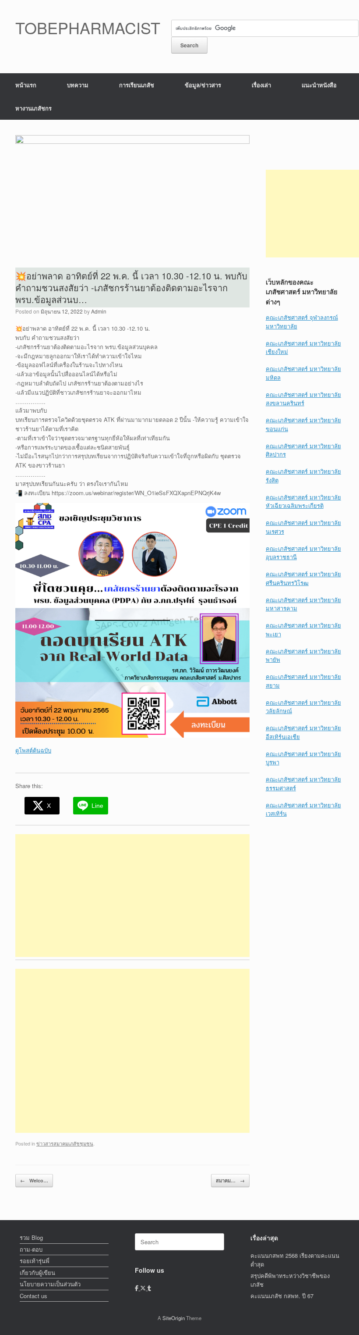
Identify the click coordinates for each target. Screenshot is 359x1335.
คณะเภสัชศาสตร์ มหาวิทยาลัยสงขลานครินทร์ (303, 398)
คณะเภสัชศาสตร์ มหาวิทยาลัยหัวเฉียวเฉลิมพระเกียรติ (303, 501)
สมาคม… (230, 1180)
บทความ (77, 85)
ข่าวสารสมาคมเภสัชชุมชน (64, 1143)
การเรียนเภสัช (136, 85)
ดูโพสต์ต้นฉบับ (33, 750)
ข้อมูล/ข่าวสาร (203, 85)
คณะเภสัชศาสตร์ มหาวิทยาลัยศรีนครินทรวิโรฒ (303, 578)
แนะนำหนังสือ (319, 85)
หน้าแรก (25, 85)
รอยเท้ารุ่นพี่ (34, 1260)
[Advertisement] (132, 895)
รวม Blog (31, 1237)
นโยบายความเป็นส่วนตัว (50, 1284)
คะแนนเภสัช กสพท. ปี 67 (281, 1296)
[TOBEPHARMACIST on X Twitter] (144, 1288)
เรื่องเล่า (261, 85)
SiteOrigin (173, 1317)
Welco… (34, 1180)
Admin (98, 311)
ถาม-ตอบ (31, 1249)
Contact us (33, 1296)
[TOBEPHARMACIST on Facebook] (137, 1288)
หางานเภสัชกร (33, 108)
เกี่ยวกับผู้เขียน (37, 1272)
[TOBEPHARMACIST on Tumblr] (149, 1288)
